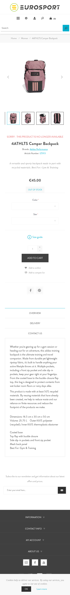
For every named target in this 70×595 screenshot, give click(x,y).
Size (35, 214)
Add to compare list (37, 272)
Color (35, 199)
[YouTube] (44, 562)
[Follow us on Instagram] (26, 562)
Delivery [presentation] (35, 323)
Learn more (42, 589)
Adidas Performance (39, 149)
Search (66, 28)
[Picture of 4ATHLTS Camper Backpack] (13, 112)
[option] (13, 112)
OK (26, 589)
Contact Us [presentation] (35, 333)
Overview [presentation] (35, 313)
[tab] (35, 313)
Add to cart (35, 258)
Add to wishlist (35, 267)
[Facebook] (35, 562)
